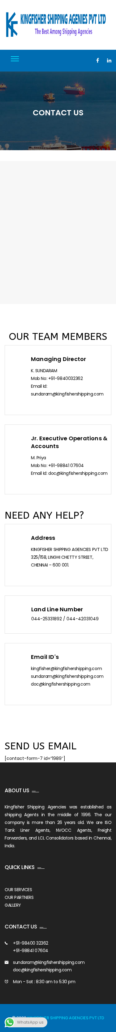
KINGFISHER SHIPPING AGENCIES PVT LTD (65, 1018)
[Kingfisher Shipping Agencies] (58, 24)
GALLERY (13, 905)
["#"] (97, 60)
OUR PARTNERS (19, 897)
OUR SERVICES (18, 889)
